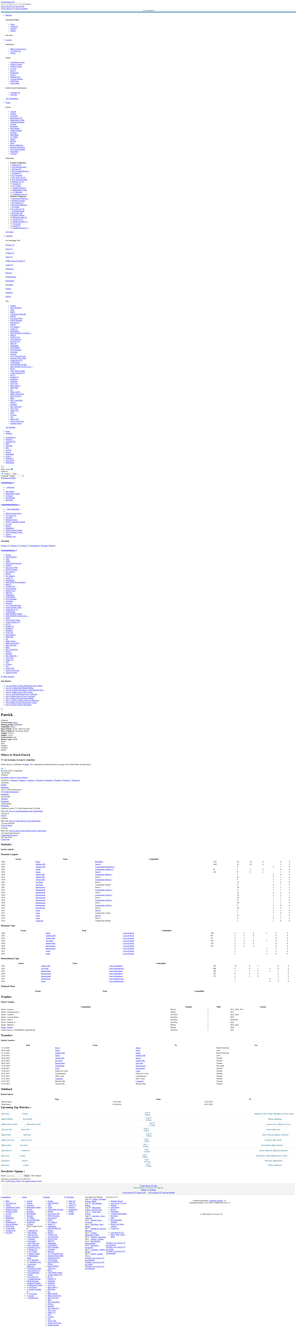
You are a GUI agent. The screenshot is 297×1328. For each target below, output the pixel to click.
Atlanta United (34, 1254)
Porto (12, 143)
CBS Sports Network (18, 314)
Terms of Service (31, 1181)
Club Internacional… (19, 167)
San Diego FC (18, 219)
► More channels (7, 677)
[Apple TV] (24, 546)
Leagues (9, 40)
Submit (26, 1176)
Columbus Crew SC (20, 194)
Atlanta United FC (19, 188)
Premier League (16, 66)
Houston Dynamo (18, 201)
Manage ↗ (10, 483)
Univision (14, 352)
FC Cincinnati (17, 175)
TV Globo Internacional (10, 792)
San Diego (33, 1287)
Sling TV (72, 1201)
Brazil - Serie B (7, 1027)
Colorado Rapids (18, 211)
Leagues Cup (15, 92)
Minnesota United (35, 1285)
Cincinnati (32, 1241)
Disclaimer (115, 1212)
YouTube (4, 799)
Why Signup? (36, 1176)
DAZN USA (15, 341)
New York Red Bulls (19, 180)
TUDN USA (15, 337)
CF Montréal (17, 192)
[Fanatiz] (44, 546)
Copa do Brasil (21, 777)
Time (14, 474)
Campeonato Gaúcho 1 (103, 890)
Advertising (115, 1207)
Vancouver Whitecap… (20, 198)
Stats (2, 744)
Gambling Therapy (216, 1201)
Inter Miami (32, 1233)
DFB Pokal (14, 81)
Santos (38, 869)
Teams (8, 103)
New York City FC (19, 177)
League (6, 474)
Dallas (30, 1275)
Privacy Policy (15, 1181)
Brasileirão (5, 777)
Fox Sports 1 (15, 323)
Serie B (12, 777)
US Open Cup (15, 51)
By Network (5, 771)
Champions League (17, 62)
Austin (31, 1296)
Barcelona (14, 126)
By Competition (16, 771)
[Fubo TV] (5, 546)
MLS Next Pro (15, 396)
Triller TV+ (14, 411)
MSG (12, 398)
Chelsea (13, 114)
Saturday (13, 29)
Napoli (12, 139)
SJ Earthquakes (33, 1273)
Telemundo (14, 346)
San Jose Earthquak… (20, 205)
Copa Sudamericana (116, 968)
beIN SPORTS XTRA (18, 365)
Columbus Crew (35, 1262)
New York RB (33, 1245)
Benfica (13, 141)
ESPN (12, 312)
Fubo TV (72, 1203)
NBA (113, 1235)
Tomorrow (14, 26)
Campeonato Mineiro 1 (103, 874)
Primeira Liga (15, 77)
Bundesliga (14, 73)
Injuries (3, 750)
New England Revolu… (21, 171)
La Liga (13, 69)
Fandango (14, 379)
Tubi (12, 413)
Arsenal (13, 112)
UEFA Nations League (14, 532)
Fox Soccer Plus (16, 318)
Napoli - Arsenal (97, 1254)
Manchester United (17, 120)
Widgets (114, 1205)
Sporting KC (33, 1298)
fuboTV (13, 335)
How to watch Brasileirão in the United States (26, 811)
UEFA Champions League (15, 522)
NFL (117, 1235)
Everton (13, 124)
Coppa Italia (14, 83)
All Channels (10, 427)
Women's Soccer (117, 1201)
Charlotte (31, 1239)
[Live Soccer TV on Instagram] (95, 1269)
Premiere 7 (67, 780)
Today (12, 24)
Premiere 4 (40, 780)
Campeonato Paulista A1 (104, 869)
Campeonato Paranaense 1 (105, 867)
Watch (3, 741)
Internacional (40, 887)
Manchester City (16, 118)
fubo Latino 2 (15, 386)
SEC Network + (16, 407)
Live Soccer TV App (118, 1203)
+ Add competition (12, 509)
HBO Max (14, 388)
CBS (12, 310)
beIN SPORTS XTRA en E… (21, 367)
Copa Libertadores (116, 966)
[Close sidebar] (2, 709)
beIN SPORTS (15, 308)
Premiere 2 (23, 780)
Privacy (113, 1209)
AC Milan (14, 137)
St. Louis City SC (18, 209)
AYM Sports (15, 362)
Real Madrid (14, 128)
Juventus (13, 133)
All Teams (9, 232)
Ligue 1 (13, 75)
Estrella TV (14, 377)
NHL (123, 1235)
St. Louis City (33, 1277)
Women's (9, 433)
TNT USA (14, 409)
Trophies (4, 746)
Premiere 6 (58, 780)
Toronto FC (17, 184)
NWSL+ (13, 402)
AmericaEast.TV (16, 360)
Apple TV (14, 329)
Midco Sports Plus (17, 394)
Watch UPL (14, 419)
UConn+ (13, 415)
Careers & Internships (119, 1214)
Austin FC (16, 226)
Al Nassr (13, 154)
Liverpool (14, 116)
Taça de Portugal (16, 79)
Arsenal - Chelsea (97, 1239)
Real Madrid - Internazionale (93, 1242)
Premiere (13, 404)
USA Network (15, 339)
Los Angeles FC (18, 203)
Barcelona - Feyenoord (92, 1246)
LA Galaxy (17, 224)
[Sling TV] (14, 546)
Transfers (4, 748)
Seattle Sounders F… (20, 222)
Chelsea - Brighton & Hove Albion (95, 1200)
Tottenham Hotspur (17, 122)
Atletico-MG (40, 874)
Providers (114, 1216)
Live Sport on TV (117, 1233)
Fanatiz (13, 306)
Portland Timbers (18, 215)
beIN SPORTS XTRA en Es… (17, 616)
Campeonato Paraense (9, 835)
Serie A (13, 71)
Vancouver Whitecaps (31, 1265)
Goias (38, 910)
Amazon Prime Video (18, 358)
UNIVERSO (15, 348)
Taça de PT (10, 460)
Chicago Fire (16, 169)
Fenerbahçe (14, 152)
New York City (33, 1243)
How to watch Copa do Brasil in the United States (27, 831)
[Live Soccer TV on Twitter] (95, 1264)
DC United (17, 186)
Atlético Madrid (16, 131)
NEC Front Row (16, 400)
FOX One (14, 383)
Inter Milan (14, 135)
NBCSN (13, 344)
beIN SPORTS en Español (15, 582)
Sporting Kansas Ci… (21, 228)
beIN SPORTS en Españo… (20, 333)
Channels (9, 236)
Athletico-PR (40, 864)
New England (33, 1237)
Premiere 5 (49, 780)
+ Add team (10, 487)
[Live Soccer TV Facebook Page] (95, 1260)
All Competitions (12, 99)
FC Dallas (15, 207)
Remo (15, 723)
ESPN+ (13, 325)
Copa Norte (5, 839)
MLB (113, 1237)
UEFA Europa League (14, 530)
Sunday (13, 31)
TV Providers (69, 1197)
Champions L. (11, 437)
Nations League (16, 64)
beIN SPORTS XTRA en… (53, 1267)
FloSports (13, 381)
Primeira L (9, 458)
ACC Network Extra (18, 356)
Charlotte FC (16, 173)
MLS (7, 444)
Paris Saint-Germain (17, 149)
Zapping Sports (16, 423)
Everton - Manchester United (92, 1234)
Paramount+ (14, 331)
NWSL (13, 53)
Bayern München (16, 145)
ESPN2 (13, 316)
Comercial (39, 921)
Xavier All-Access (17, 421)
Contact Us (115, 1228)
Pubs (112, 1218)
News (8, 431)
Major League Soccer (18, 49)
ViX (11, 417)
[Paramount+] (34, 546)
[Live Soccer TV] (8, 2)
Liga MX (13, 95)
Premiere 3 (31, 780)
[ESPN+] (52, 546)
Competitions (6, 505)
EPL (7, 448)
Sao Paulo (39, 882)
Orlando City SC (18, 182)
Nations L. (9, 439)
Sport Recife (40, 908)
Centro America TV (17, 373)
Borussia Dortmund (17, 147)
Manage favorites (9, 478)
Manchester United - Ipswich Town (93, 1209)
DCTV (13, 375)
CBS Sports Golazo (17, 371)
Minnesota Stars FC (20, 217)
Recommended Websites (116, 1221)
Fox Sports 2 (15, 327)
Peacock (13, 354)
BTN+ (12, 369)
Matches (9, 15)
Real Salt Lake (17, 213)
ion (11, 390)
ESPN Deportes (16, 320)
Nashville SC (17, 165)
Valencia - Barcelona (98, 1237)
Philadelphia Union (20, 190)
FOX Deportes (15, 350)
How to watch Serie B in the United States (24, 821)
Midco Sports (15, 392)
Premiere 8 (76, 780)
